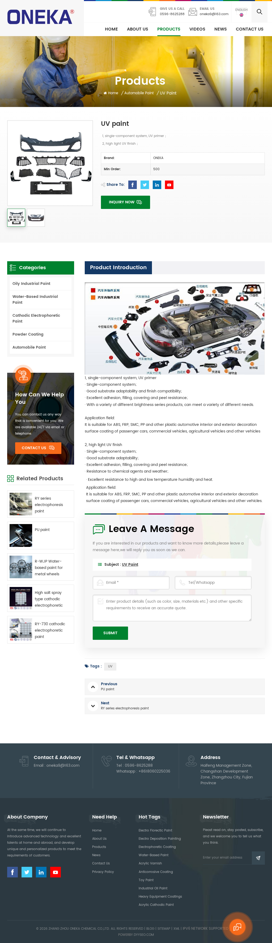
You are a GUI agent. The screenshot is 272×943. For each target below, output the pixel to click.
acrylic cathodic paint (156, 904)
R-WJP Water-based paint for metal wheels (49, 567)
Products (168, 29)
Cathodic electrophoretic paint (36, 318)
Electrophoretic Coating (157, 847)
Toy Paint (146, 880)
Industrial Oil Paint (153, 888)
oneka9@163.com (214, 14)
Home (111, 29)
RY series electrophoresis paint (49, 504)
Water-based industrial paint (35, 300)
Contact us (250, 29)
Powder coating (28, 334)
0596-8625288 (172, 14)
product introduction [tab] (118, 267)
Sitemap (164, 928)
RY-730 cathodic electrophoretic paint (50, 630)
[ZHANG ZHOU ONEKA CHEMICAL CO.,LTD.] (41, 16)
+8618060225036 (154, 771)
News (220, 29)
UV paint (130, 564)
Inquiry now (122, 202)
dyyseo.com (144, 934)
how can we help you (39, 398)
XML (176, 928)
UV (110, 666)
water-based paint (153, 855)
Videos (197, 29)
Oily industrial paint (31, 284)
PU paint (42, 530)
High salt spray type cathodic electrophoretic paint (49, 599)
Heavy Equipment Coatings (160, 896)
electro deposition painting (160, 838)
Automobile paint (29, 347)
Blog (150, 928)
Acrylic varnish (150, 863)
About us (137, 29)
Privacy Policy (103, 872)
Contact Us (34, 448)
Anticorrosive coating (156, 872)
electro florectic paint (155, 830)
